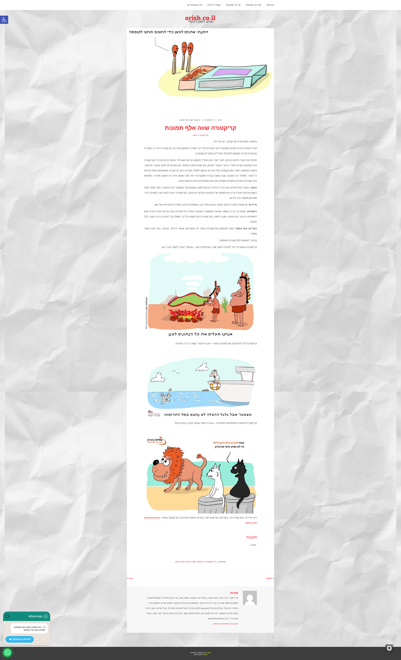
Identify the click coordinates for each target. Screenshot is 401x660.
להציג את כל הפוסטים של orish (225, 624)
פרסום (200, 562)
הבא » (130, 578)
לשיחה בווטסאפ (22, 639)
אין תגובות (204, 135)
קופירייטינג (191, 562)
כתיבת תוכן (198, 654)
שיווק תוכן (180, 562)
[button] (4, 20)
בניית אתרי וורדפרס (198, 652)
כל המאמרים (210, 562)
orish (195, 135)
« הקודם (270, 578)
